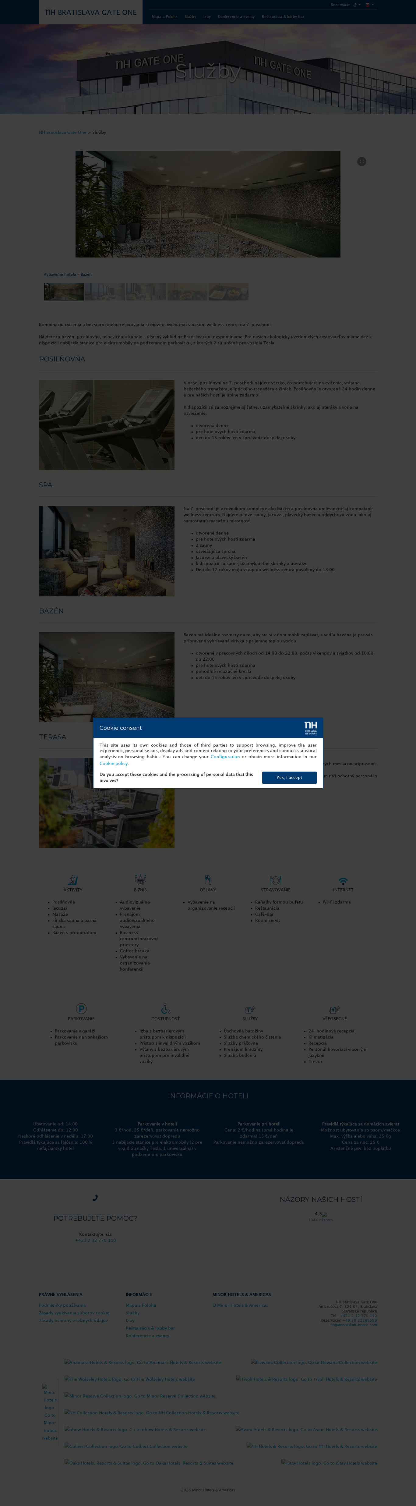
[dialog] (208, 753)
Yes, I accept (289, 778)
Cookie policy (114, 763)
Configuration (225, 757)
